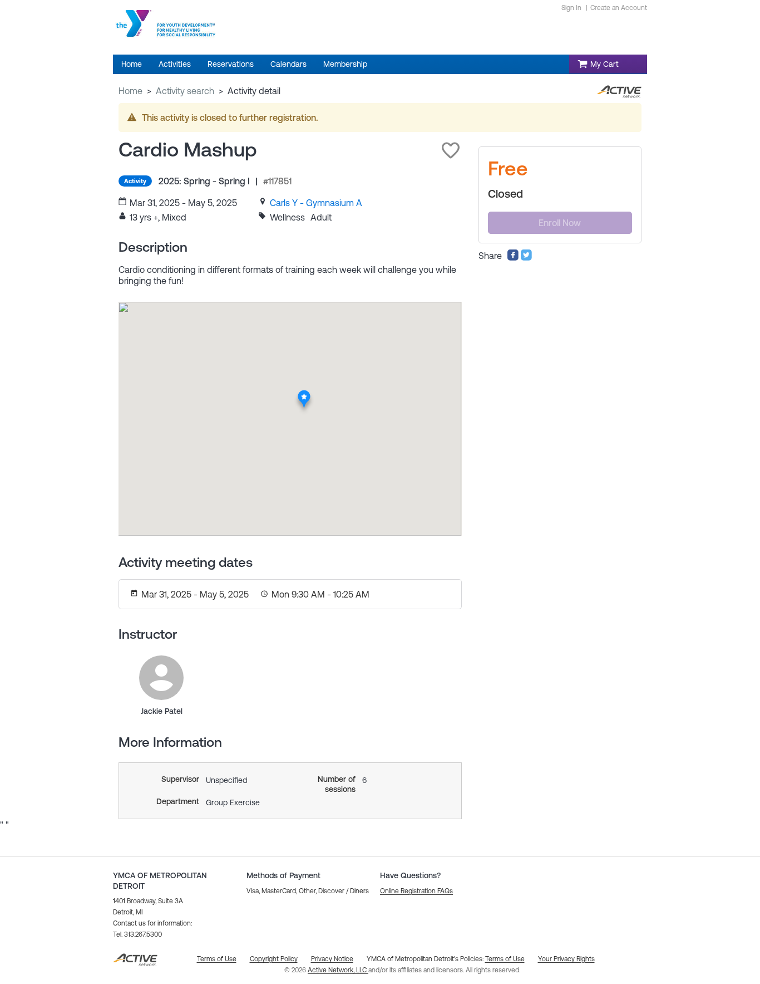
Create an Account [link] (618, 8)
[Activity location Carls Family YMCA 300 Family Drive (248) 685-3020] (304, 393)
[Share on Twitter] (526, 258)
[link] (316, 203)
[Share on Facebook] (513, 258)
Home (130, 91)
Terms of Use (505, 959)
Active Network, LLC (338, 970)
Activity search (185, 91)
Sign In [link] (571, 8)
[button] (451, 150)
